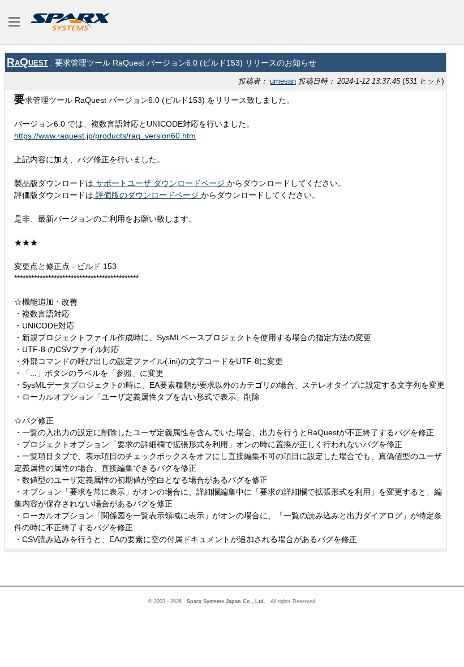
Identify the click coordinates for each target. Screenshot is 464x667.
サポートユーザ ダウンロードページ (160, 183)
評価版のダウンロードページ (147, 195)
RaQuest (27, 62)
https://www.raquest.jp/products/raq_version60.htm (105, 135)
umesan (283, 81)
